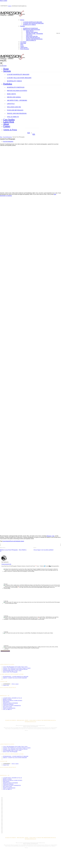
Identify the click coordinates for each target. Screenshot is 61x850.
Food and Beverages (33, 37)
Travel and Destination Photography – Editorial (14, 831)
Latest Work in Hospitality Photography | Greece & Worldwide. (18, 819)
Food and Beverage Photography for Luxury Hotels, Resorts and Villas (19, 810)
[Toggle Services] (60, 71)
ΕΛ (59, 33)
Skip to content (3, 0)
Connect (9, 5)
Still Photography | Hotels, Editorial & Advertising (15, 830)
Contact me (5, 804)
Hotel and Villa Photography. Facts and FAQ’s (14, 816)
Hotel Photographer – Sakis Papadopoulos (13, 818)
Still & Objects (31, 40)
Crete (53, 536)
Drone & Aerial (7, 699)
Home (6, 69)
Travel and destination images (17, 541)
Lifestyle (29, 35)
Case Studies (23, 41)
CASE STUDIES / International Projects (11, 662)
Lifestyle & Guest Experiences (12, 705)
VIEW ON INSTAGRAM (5, 651)
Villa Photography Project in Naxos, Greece (12, 670)
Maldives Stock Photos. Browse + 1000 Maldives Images (16, 824)
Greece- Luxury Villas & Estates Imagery (15, 678)
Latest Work (23, 43)
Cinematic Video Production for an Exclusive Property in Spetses (16, 668)
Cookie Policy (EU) (7, 807)
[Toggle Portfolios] (60, 83)
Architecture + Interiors (34, 33)
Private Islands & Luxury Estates (12, 700)
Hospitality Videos (29, 24)
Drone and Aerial (32, 32)
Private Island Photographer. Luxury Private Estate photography (18, 827)
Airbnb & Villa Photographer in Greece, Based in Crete (16, 800)
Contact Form (6, 685)
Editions (5, 808)
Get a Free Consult (7, 811)
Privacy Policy (6, 826)
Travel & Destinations (7, 137)
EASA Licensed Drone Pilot (8, 687)
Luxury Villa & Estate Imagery (33, 23)
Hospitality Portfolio (30, 28)
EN (57, 33)
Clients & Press (23, 47)
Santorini (8, 541)
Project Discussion (24, 48)
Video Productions (6, 659)
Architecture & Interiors (10, 703)
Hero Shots (30, 31)
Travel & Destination (9, 708)
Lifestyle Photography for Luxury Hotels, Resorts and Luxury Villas (19, 820)
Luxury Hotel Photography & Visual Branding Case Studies (17, 823)
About (21, 44)
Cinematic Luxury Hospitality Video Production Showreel (15, 669)
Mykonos (49, 536)
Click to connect (15, 684)
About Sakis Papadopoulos (9, 797)
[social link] (26, 690)
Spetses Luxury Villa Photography (10, 671)
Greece (4, 541)
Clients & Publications (8, 803)
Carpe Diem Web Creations (32, 730)
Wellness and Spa (32, 36)
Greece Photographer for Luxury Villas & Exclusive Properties (17, 812)
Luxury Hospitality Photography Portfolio (13, 822)
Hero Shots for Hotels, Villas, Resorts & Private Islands (16, 814)
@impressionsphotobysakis (6, 564)
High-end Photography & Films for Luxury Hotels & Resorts (17, 815)
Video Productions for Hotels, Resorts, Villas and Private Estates (18, 832)
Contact (22, 46)
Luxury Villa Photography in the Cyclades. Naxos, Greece (15, 666)
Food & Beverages (8, 704)
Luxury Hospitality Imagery (32, 22)
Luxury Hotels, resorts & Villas (12, 698)
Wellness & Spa (7, 706)
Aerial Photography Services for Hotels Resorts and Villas (16, 799)
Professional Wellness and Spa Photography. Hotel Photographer (18, 828)
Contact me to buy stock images (10, 805)
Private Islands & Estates (31, 29)
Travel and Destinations (34, 39)
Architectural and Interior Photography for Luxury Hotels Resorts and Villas (21, 801)
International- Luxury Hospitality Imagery (15, 676)
